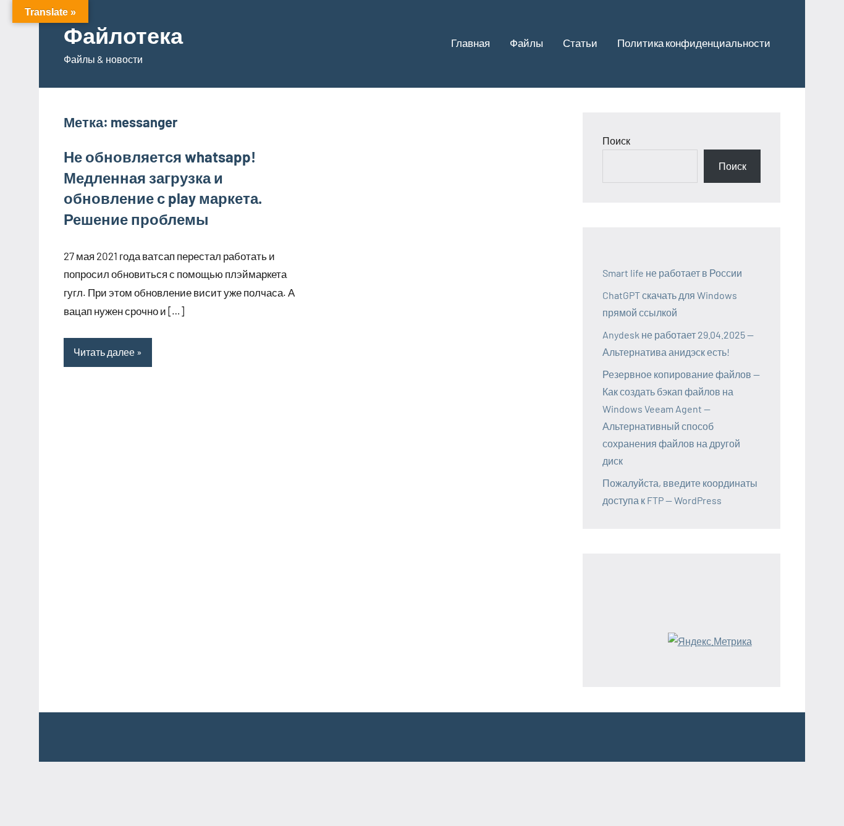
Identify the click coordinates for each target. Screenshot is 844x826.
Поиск (616, 140)
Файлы (526, 42)
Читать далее (104, 352)
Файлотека (123, 35)
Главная (470, 42)
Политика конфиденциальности (693, 42)
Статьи (580, 42)
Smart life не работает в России (672, 273)
